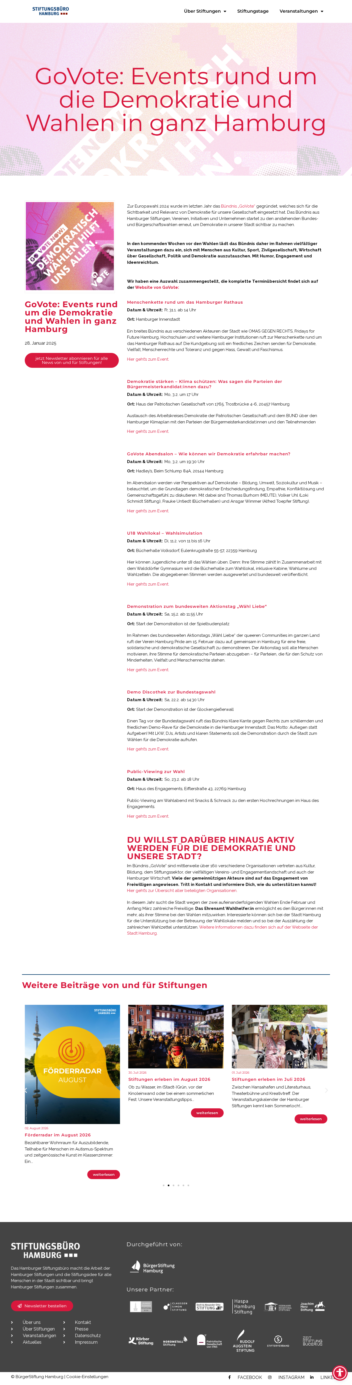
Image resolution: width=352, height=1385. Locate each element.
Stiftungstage (253, 11)
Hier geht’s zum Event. (148, 359)
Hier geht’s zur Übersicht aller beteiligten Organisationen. (182, 890)
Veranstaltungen (299, 11)
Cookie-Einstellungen (87, 1376)
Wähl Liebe (223, 635)
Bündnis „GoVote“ (238, 206)
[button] (25, 1090)
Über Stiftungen (202, 11)
